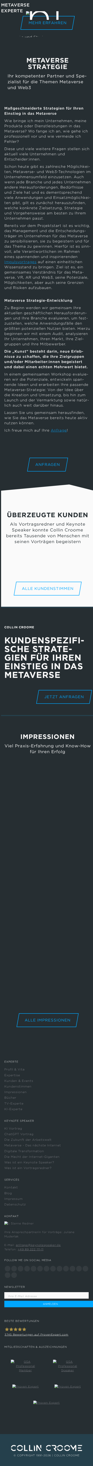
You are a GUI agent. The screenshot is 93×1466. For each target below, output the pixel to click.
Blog (8, 1193)
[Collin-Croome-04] (47, 807)
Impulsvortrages (20, 262)
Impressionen (15, 1092)
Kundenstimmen (18, 1086)
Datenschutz (15, 1204)
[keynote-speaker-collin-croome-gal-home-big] (47, 899)
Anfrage (59, 430)
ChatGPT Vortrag (19, 1134)
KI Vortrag (13, 1128)
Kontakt (11, 1187)
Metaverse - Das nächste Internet (32, 1145)
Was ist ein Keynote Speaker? (29, 1162)
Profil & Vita (14, 1069)
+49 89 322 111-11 (30, 1249)
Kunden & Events (18, 1081)
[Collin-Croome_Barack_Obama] (47, 979)
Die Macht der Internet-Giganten (32, 1156)
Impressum (13, 1198)
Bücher (10, 1097)
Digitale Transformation (24, 1151)
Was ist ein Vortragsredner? (27, 1168)
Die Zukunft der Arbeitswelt (28, 1139)
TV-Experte (14, 1103)
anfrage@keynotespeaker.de (38, 1245)
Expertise (12, 1075)
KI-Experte (13, 1109)
